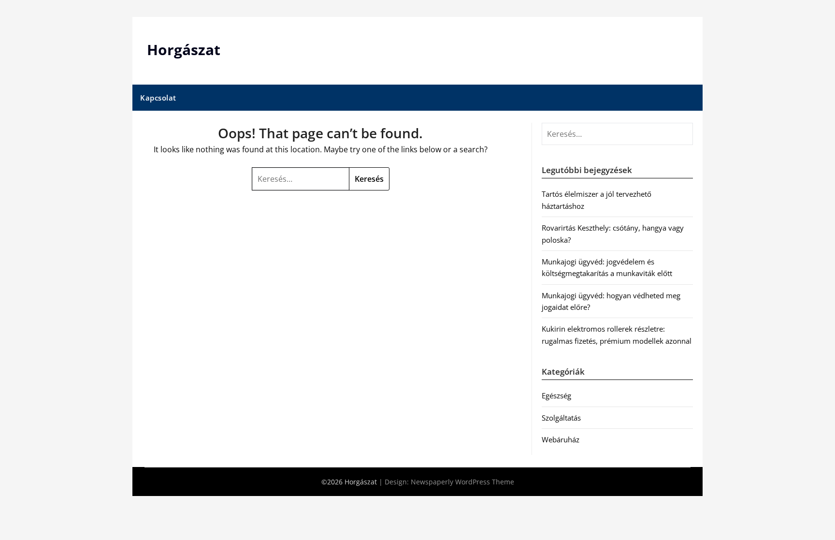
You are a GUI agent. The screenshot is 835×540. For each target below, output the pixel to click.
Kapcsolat (158, 97)
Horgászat (183, 49)
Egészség (556, 395)
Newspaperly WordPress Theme (462, 481)
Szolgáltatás (561, 418)
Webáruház (560, 439)
